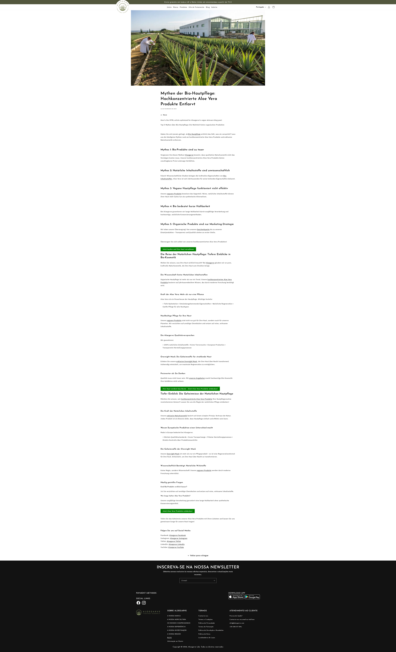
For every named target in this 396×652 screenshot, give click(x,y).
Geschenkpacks (203, 229)
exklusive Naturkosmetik (177, 416)
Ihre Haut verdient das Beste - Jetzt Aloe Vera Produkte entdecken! (190, 389)
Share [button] (165, 115)
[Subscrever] (214, 580)
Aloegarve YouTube (176, 547)
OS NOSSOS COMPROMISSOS (178, 623)
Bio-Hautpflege (194, 134)
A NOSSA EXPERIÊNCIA (176, 627)
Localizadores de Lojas (206, 637)
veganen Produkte (174, 194)
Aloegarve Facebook (177, 535)
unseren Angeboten (197, 378)
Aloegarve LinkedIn (177, 544)
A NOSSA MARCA (174, 616)
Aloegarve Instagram (178, 538)
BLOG (169, 637)
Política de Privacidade (206, 623)
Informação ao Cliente (175, 641)
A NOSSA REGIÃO (174, 634)
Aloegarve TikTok (174, 541)
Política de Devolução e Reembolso (211, 630)
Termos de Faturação (205, 627)
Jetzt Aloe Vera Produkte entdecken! (178, 511)
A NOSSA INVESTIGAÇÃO (177, 630)
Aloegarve (189, 155)
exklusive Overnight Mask (186, 361)
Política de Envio (204, 634)
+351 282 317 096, (236, 627)
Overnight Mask (173, 454)
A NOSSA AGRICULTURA (176, 619)
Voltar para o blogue (199, 555)
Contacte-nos (203, 616)
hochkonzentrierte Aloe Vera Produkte (196, 399)
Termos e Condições (205, 619)
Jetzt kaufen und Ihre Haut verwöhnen (178, 249)
